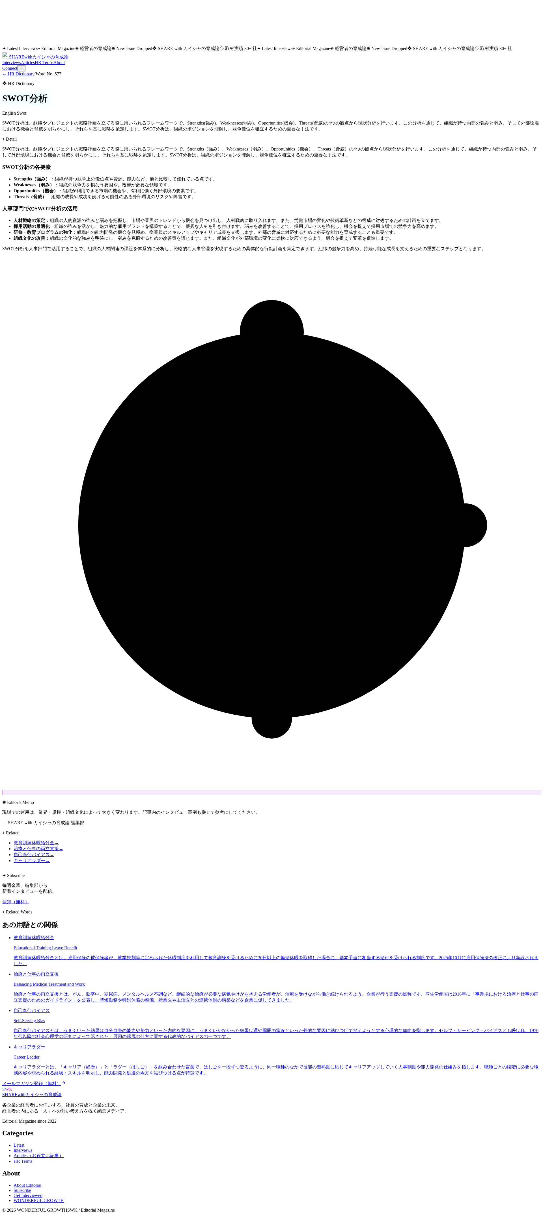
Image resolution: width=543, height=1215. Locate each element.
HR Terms (44, 62)
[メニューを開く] (21, 68)
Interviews (11, 62)
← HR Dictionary (18, 73)
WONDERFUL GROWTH (39, 1200)
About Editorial (27, 1185)
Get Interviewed (28, 1195)
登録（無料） (15, 901)
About (59, 62)
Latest (19, 1145)
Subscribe (22, 1190)
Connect (9, 68)
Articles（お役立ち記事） (39, 1155)
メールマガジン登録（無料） (31, 1083)
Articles (28, 62)
